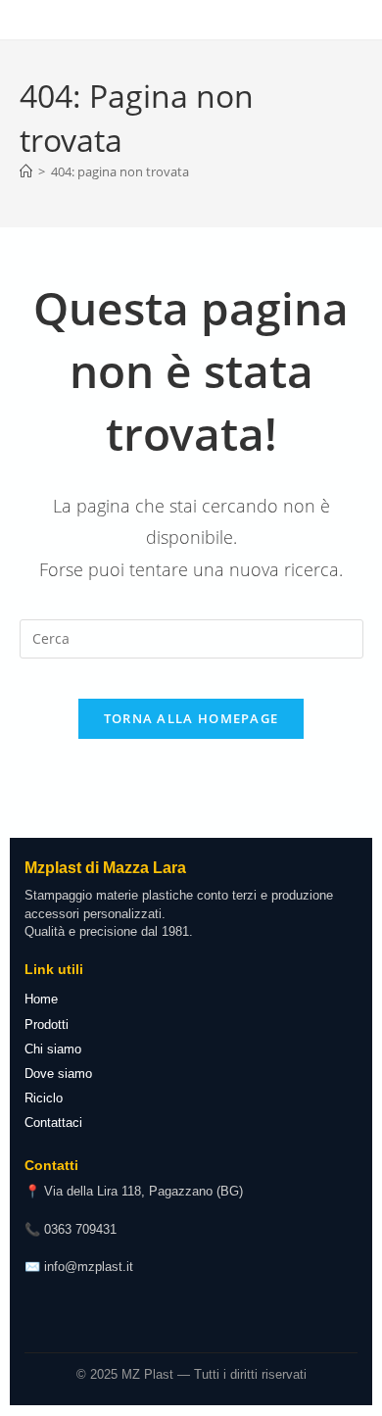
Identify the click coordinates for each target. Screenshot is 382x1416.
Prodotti (46, 1024)
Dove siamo (58, 1073)
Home (41, 999)
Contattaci (53, 1122)
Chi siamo (52, 1049)
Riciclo (43, 1098)
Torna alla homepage (191, 718)
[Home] (26, 171)
